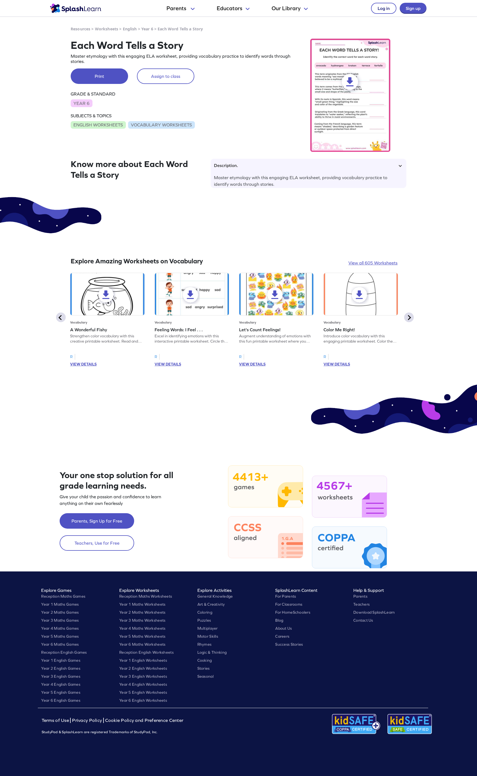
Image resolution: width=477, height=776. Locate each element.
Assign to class (165, 76)
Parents (176, 8)
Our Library (286, 8)
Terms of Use (56, 720)
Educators (229, 8)
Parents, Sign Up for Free (96, 520)
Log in (384, 8)
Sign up (413, 8)
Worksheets (106, 28)
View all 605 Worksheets (373, 262)
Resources (80, 28)
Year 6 (147, 28)
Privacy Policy (87, 720)
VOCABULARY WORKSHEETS (161, 124)
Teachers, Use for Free (97, 543)
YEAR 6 (81, 103)
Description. (226, 165)
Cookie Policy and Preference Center (144, 720)
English (130, 28)
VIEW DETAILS (83, 364)
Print (99, 76)
